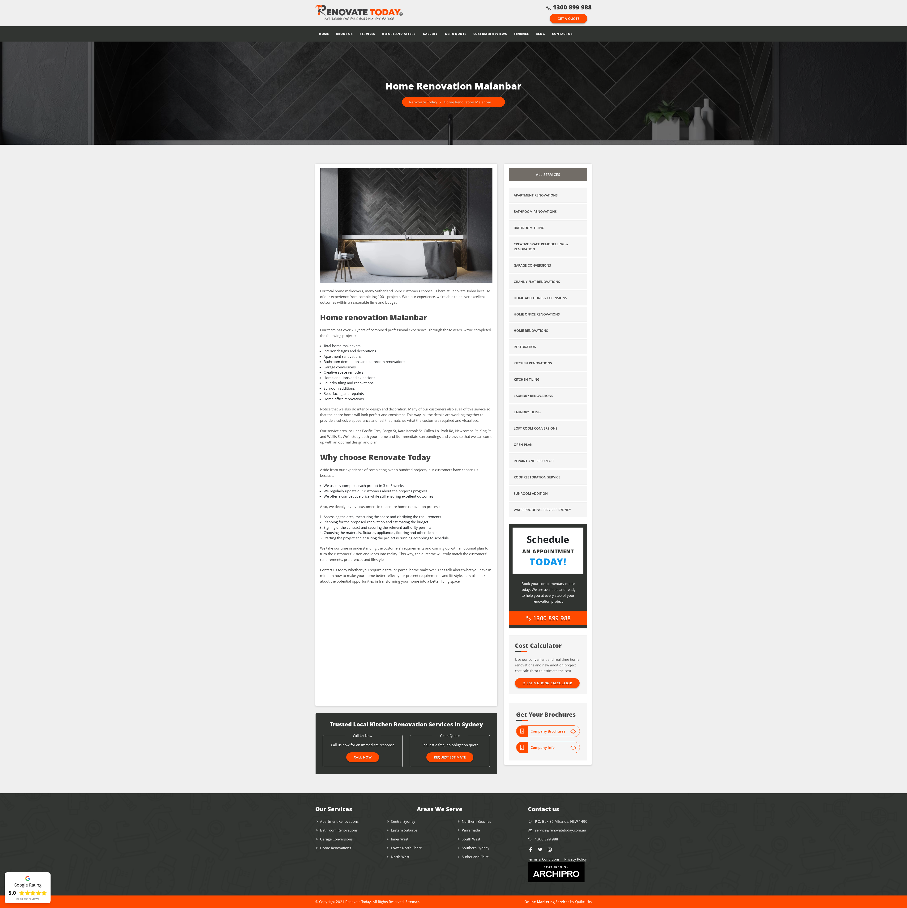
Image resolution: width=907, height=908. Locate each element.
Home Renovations (531, 330)
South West (471, 839)
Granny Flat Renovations (537, 281)
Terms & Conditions (544, 859)
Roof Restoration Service (537, 477)
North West (400, 856)
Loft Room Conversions (535, 428)
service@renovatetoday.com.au (560, 830)
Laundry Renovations (533, 395)
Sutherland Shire (475, 856)
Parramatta (471, 830)
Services (367, 34)
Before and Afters (399, 34)
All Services (548, 174)
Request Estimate (450, 757)
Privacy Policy (575, 859)
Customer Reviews (490, 34)
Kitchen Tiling (526, 379)
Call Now (363, 757)
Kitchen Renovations (533, 363)
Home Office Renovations (537, 314)
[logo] (359, 13)
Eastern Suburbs (404, 830)
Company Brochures (548, 731)
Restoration (525, 347)
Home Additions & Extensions (540, 298)
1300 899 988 (572, 7)
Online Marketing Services (546, 901)
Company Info (543, 747)
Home (324, 34)
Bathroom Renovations (535, 211)
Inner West (399, 839)
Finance (521, 34)
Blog (540, 34)
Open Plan (523, 444)
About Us (344, 34)
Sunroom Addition (531, 493)
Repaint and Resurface (534, 461)
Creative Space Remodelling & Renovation (541, 246)
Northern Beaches (476, 821)
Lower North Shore (406, 847)
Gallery (430, 34)
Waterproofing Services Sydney (542, 509)
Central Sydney (403, 821)
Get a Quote (568, 18)
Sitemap (412, 901)
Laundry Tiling (527, 412)
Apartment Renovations (536, 195)
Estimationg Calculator (549, 683)
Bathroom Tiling (529, 228)
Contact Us (562, 34)
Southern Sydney (475, 847)
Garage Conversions (532, 265)
